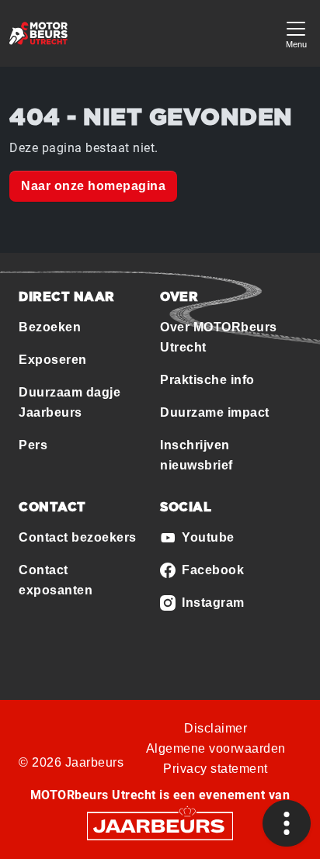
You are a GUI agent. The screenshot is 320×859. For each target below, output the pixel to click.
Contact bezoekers (78, 537)
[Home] (38, 33)
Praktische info (207, 379)
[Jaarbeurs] (160, 825)
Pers (33, 445)
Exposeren (53, 359)
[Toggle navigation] (296, 33)
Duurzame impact (215, 412)
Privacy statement (215, 768)
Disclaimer (215, 728)
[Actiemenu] (287, 823)
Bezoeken (50, 327)
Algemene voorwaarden (216, 748)
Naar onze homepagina (93, 185)
